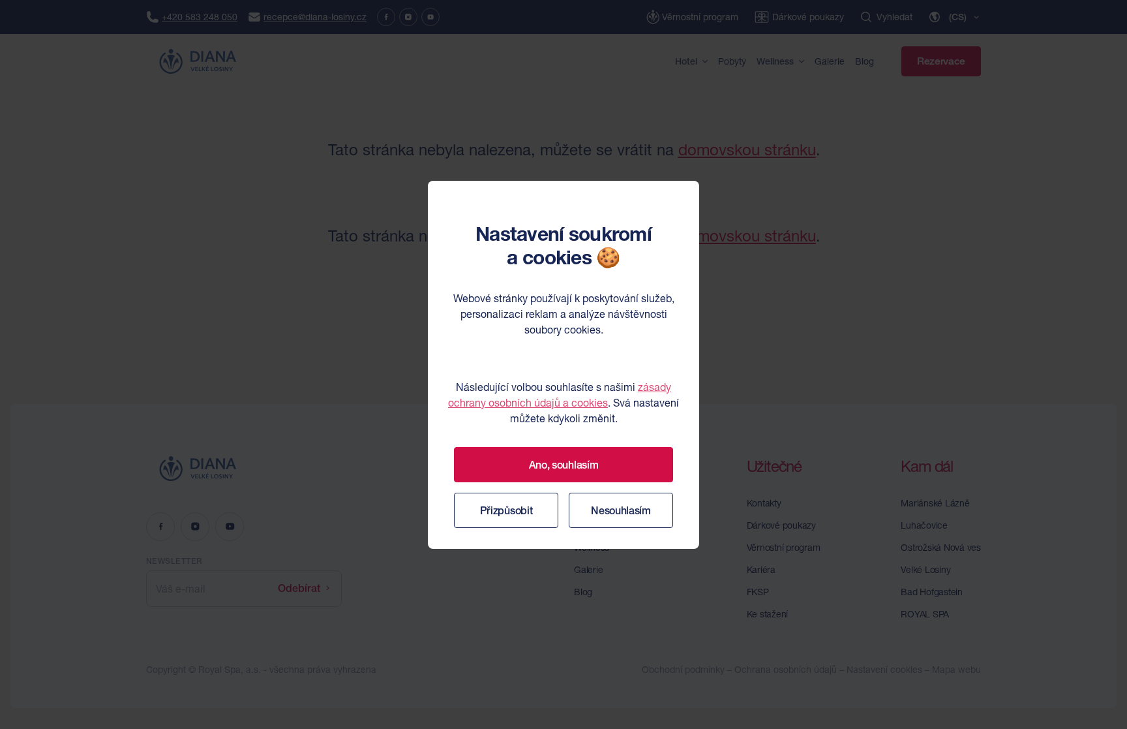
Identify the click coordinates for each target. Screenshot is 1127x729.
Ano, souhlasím (564, 464)
